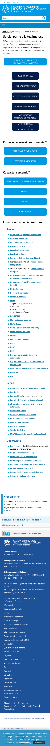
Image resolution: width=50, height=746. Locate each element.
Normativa (8, 674)
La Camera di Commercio (14, 601)
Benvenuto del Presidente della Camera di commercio (25, 62)
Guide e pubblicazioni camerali (23, 414)
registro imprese (25, 75)
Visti (12, 376)
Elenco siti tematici (11, 697)
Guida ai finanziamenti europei (23, 452)
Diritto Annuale (16, 288)
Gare (6, 667)
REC (12, 351)
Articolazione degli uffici (13, 616)
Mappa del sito (10, 703)
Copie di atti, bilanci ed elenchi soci (25, 257)
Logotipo (7, 655)
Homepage (7, 31)
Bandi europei (16, 445)
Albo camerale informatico (14, 632)
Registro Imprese (17, 426)
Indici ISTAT (15, 316)
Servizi (25, 201)
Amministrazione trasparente (16, 624)
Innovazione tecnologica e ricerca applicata (28, 464)
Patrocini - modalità (12, 651)
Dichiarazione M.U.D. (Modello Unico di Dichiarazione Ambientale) (26, 277)
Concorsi (7, 670)
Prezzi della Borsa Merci (20, 331)
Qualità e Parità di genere (14, 647)
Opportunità (25, 211)
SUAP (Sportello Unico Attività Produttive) (28, 433)
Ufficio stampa (9, 643)
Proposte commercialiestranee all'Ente (12, 692)
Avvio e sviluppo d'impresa (25, 96)
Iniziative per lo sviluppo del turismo (25, 460)
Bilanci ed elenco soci (19, 238)
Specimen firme (10, 628)
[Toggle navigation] (3, 25)
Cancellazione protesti (19, 250)
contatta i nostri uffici (25, 161)
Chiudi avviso (38, 742)
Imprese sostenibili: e (16, 639)
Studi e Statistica (17, 430)
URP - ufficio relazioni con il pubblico (19, 659)
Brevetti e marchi (17, 246)
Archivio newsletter (12, 663)
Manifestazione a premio (20, 320)
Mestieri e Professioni (19, 422)
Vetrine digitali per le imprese (22, 476)
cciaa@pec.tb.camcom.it (17, 589)
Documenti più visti (12, 706)
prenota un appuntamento (25, 150)
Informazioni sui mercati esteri (23, 418)
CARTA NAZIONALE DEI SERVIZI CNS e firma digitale (25, 126)
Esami (12, 300)
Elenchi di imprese (18, 296)
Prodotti (25, 191)
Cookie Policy (25, 742)
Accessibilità (9, 708)
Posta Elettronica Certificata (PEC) (24, 327)
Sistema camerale (12, 2)
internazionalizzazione (25, 106)
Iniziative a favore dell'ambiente (23, 456)
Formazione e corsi (18, 410)
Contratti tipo (16, 396)
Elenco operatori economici (15, 636)
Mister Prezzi (15, 323)
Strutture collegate (11, 620)
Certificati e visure (18, 254)
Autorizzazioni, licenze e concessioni (25, 234)
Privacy (36, 706)
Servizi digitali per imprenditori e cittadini (25, 181)
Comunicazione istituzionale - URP (26, 533)
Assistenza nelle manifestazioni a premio (27, 388)
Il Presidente (9, 605)
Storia (6, 612)
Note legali (26, 706)
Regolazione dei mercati (25, 86)
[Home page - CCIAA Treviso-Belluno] (24, 9)
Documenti (8, 678)
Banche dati (15, 392)
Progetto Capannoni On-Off (21, 468)
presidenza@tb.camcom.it (14, 592)
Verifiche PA (9, 686)
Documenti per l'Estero (20, 292)
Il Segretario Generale (13, 608)
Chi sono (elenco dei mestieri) (12, 525)
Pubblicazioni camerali (19, 339)
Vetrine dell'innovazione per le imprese (26, 472)
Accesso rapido (24, 703)
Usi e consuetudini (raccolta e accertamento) (29, 368)
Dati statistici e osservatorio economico (25, 116)
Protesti (13, 335)
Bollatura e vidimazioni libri (21, 242)
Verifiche (14, 372)
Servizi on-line (10, 682)
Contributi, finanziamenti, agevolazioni (26, 400)
